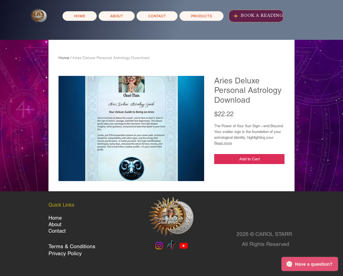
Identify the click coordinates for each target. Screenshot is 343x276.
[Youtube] (184, 245)
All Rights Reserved (265, 244)
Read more (223, 143)
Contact (57, 231)
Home (64, 57)
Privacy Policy (65, 253)
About (55, 224)
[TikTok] (171, 245)
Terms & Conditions (71, 246)
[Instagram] (159, 245)
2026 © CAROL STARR (264, 234)
